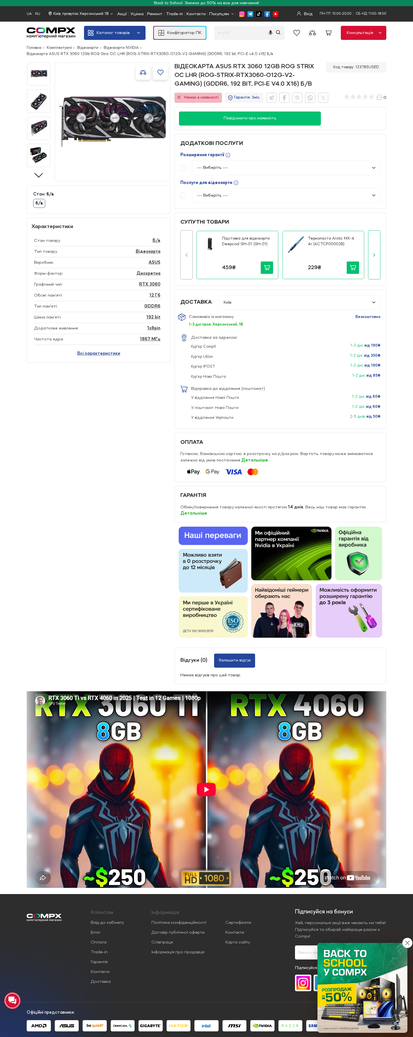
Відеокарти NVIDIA (121, 48)
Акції (122, 14)
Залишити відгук (234, 660)
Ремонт (154, 14)
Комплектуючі (59, 48)
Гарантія (99, 962)
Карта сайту (237, 942)
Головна (34, 48)
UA (29, 14)
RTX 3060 (149, 284)
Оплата (98, 942)
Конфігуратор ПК (184, 33)
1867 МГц (150, 339)
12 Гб (154, 295)
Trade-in (174, 14)
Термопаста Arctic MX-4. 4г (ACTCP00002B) (331, 241)
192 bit (153, 317)
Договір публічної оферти (178, 932)
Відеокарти (87, 48)
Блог (96, 932)
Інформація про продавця (177, 952)
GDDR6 (152, 306)
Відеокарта (148, 251)
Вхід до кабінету (107, 922)
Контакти (196, 14)
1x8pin (153, 328)
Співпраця (162, 942)
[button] (186, 254)
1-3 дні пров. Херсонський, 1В (216, 324)
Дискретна (148, 273)
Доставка (101, 981)
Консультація (360, 33)
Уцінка (137, 14)
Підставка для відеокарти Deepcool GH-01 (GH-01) (246, 241)
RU (37, 14)
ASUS (154, 262)
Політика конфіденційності (178, 922)
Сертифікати (238, 922)
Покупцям (219, 14)
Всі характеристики (98, 353)
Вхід (308, 14)
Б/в (156, 240)
